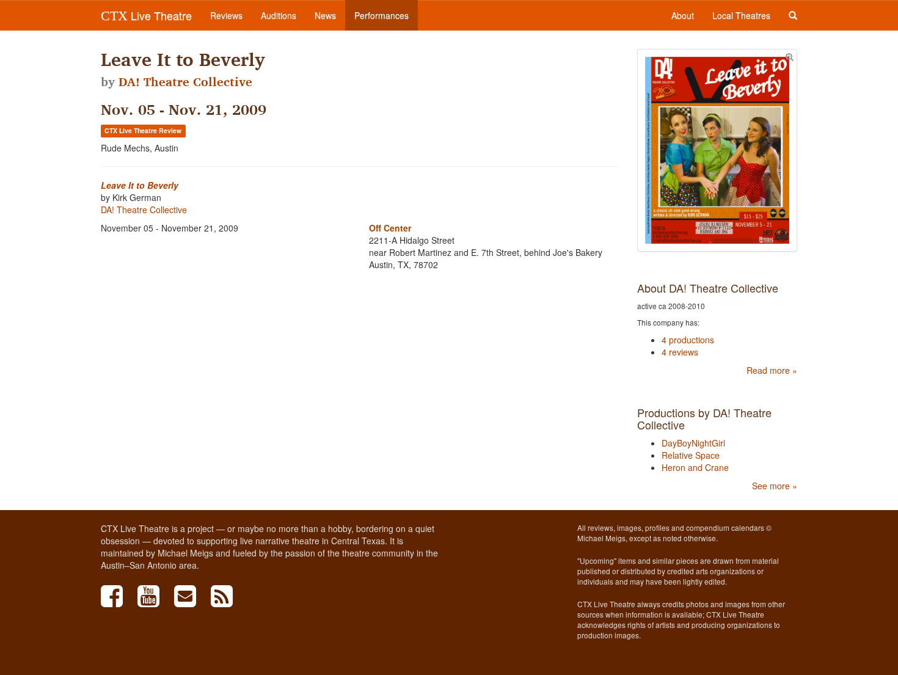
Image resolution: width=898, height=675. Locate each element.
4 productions (688, 340)
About (682, 15)
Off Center (390, 228)
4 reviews (680, 352)
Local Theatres (741, 15)
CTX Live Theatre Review (142, 130)
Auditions (278, 15)
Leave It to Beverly (139, 185)
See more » (774, 486)
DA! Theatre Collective (185, 82)
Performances (381, 15)
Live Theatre (146, 15)
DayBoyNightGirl (693, 443)
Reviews (226, 15)
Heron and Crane (695, 467)
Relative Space (691, 455)
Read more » (772, 370)
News (325, 15)
